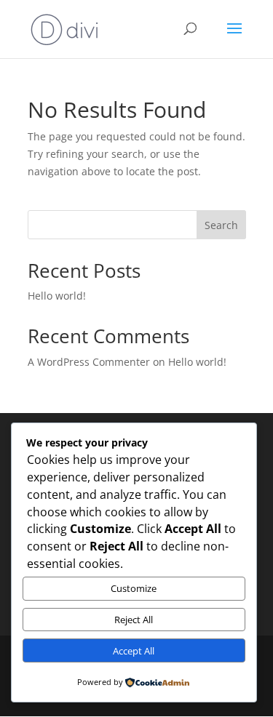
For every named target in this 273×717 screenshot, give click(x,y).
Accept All (133, 650)
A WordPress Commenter (89, 362)
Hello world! (57, 296)
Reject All (133, 619)
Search (221, 225)
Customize (134, 588)
